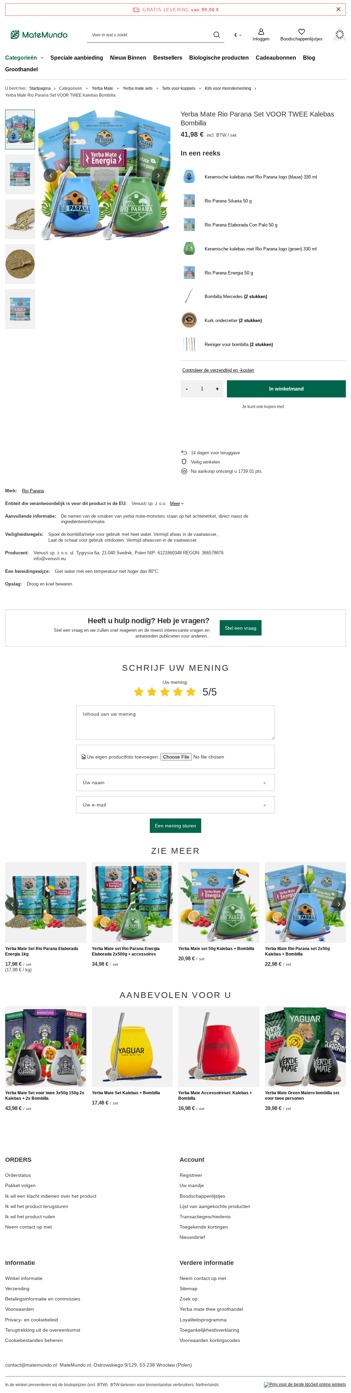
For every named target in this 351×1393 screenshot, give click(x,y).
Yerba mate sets (138, 88)
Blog (309, 58)
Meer (175, 503)
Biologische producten (219, 58)
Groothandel (21, 69)
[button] (50, 175)
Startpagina (40, 88)
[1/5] (139, 692)
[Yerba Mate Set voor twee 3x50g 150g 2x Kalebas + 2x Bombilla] (45, 1046)
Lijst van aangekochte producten (215, 1206)
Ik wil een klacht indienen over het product (50, 1196)
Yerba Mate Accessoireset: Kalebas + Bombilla (215, 1095)
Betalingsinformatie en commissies (42, 1299)
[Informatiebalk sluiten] (338, 9)
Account (192, 1159)
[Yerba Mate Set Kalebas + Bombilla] (132, 1046)
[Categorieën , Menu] (43, 58)
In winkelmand (286, 389)
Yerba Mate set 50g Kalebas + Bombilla (216, 948)
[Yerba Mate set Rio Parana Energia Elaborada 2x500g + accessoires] (132, 902)
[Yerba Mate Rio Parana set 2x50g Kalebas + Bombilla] (305, 902)
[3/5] (165, 692)
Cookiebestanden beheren (34, 1340)
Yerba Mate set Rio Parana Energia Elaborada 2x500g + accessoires (126, 951)
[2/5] (152, 692)
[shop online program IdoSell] (305, 1385)
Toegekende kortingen (204, 1227)
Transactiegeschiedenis (205, 1216)
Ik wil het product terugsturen (36, 1206)
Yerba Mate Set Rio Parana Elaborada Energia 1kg (41, 951)
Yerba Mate (102, 88)
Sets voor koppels (178, 88)
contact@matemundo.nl (31, 1365)
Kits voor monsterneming (228, 88)
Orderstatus (18, 1175)
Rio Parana (33, 490)
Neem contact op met (28, 1227)
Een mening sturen (175, 825)
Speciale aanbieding (76, 58)
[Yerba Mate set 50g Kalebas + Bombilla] (218, 902)
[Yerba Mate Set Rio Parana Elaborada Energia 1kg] (45, 902)
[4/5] (178, 692)
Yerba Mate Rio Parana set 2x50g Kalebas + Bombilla (297, 951)
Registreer (191, 1175)
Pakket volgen (20, 1185)
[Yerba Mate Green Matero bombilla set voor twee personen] (305, 1046)
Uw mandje (192, 1185)
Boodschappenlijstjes (202, 1196)
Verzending (17, 1288)
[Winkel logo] (39, 34)
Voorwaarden (19, 1309)
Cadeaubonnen (276, 58)
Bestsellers (167, 58)
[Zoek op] (216, 34)
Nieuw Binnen (128, 58)
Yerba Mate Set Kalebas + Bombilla (126, 1092)
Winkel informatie (24, 1278)
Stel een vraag (240, 628)
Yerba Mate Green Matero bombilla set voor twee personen (302, 1095)
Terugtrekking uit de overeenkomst (42, 1330)
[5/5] (191, 692)
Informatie (20, 1262)
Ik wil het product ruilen (30, 1216)
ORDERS (18, 1159)
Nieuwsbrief (192, 1237)
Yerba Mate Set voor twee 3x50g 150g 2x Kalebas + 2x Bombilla (44, 1095)
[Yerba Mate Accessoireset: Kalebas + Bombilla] (218, 1046)
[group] (104, 176)
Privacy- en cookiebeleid (31, 1319)
